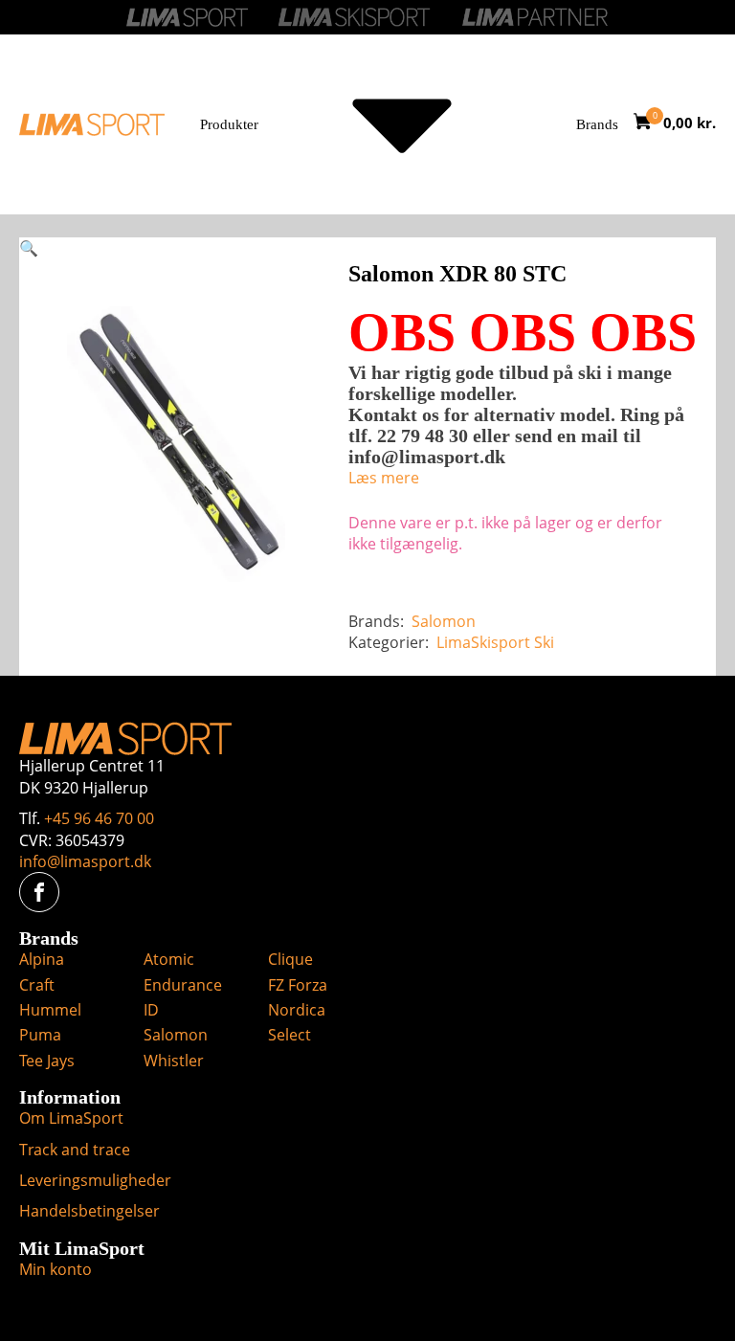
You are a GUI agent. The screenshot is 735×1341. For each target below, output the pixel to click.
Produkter (229, 124)
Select (289, 1034)
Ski (544, 642)
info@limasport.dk (85, 861)
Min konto (55, 1269)
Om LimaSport (71, 1118)
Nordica (296, 1009)
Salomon (444, 621)
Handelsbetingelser (89, 1210)
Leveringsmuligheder (95, 1180)
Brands (597, 124)
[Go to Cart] (648, 124)
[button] (28, 247)
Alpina (41, 959)
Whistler (174, 1060)
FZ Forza (297, 984)
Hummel (50, 1009)
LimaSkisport (483, 642)
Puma (40, 1034)
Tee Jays (47, 1060)
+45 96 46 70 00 (99, 818)
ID (151, 1009)
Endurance (183, 984)
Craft (37, 984)
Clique (290, 959)
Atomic (169, 959)
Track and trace (74, 1149)
